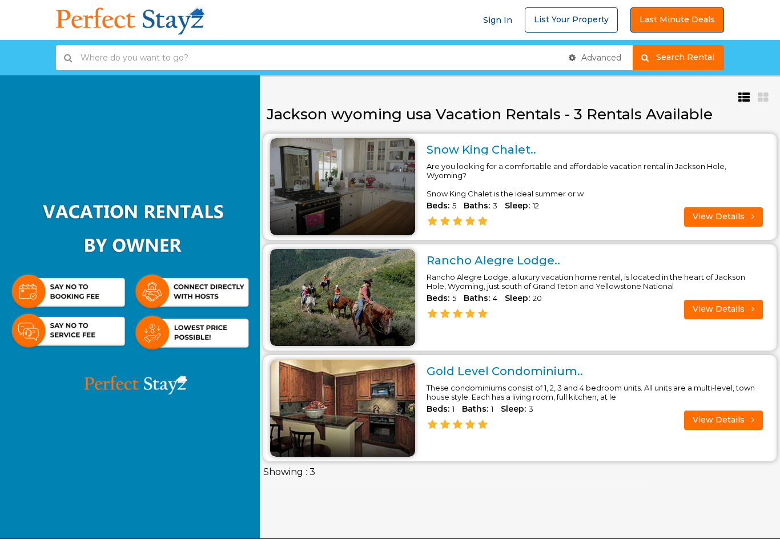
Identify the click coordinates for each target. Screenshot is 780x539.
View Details (720, 216)
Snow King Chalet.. (481, 149)
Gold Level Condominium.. (505, 371)
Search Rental (690, 57)
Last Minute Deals (677, 19)
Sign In (497, 20)
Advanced (600, 58)
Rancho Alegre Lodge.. (493, 260)
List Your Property (571, 19)
